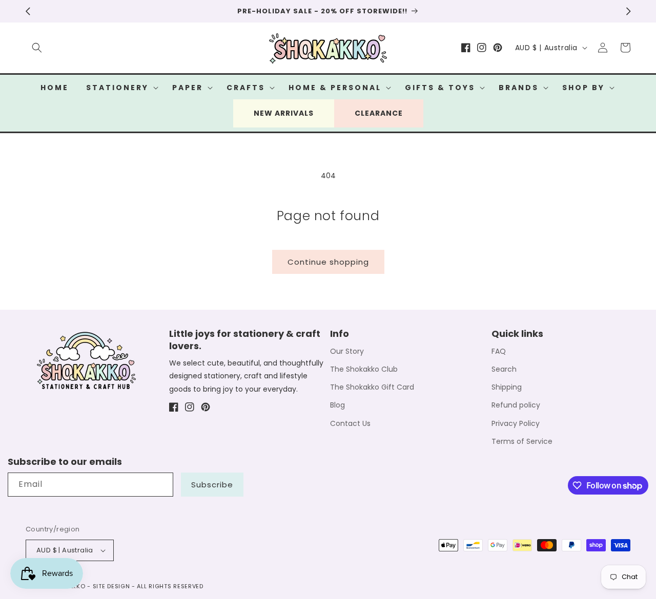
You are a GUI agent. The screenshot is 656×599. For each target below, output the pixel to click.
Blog (337, 405)
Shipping (506, 387)
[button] (37, 47)
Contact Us (350, 423)
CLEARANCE (379, 113)
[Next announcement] (628, 11)
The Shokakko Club (364, 369)
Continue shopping (328, 261)
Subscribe (212, 484)
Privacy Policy (515, 423)
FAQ (498, 351)
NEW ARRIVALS (284, 113)
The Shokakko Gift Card (372, 387)
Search (504, 369)
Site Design (111, 586)
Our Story (347, 351)
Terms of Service (521, 441)
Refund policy (515, 405)
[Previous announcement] (27, 11)
